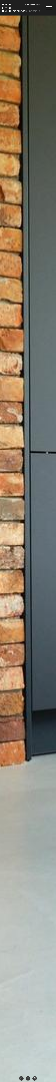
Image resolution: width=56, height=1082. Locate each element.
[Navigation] (49, 8)
